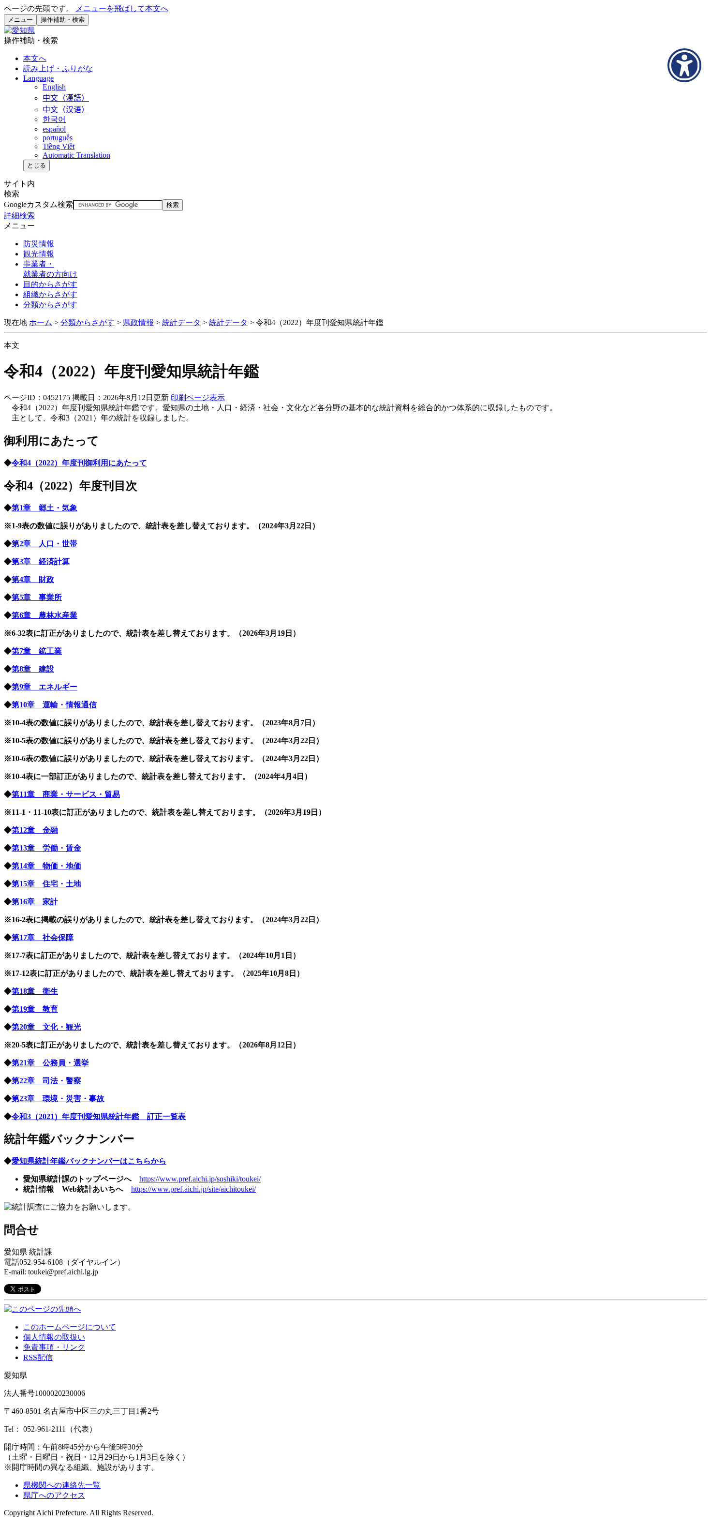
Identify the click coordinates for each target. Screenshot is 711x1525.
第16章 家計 (35, 901)
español (54, 129)
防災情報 (38, 243)
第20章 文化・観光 (46, 1027)
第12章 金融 (35, 830)
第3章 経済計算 (41, 561)
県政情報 (138, 322)
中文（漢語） (66, 98)
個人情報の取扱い (54, 1337)
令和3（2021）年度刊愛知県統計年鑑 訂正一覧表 (99, 1116)
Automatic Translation (76, 155)
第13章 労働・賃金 (46, 848)
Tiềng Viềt (58, 146)
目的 (50, 284)
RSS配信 (38, 1357)
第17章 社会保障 (43, 937)
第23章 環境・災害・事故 (58, 1098)
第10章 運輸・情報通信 (54, 705)
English (54, 87)
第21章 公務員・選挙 (50, 1063)
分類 (50, 304)
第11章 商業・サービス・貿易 (66, 794)
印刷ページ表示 (198, 397)
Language (38, 78)
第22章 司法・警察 (46, 1080)
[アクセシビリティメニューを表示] (684, 65)
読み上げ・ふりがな (58, 68)
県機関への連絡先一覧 (62, 1485)
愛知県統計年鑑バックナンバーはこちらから (89, 1161)
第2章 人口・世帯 (44, 543)
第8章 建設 (33, 669)
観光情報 (38, 254)
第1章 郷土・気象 (44, 508)
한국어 (54, 119)
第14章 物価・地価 (46, 866)
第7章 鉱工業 (37, 651)
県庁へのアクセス (54, 1495)
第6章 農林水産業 (44, 615)
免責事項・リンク (54, 1347)
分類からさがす (87, 322)
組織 (50, 294)
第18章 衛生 (35, 991)
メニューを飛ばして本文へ (121, 8)
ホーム (40, 322)
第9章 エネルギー (44, 687)
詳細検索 (19, 215)
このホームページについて (69, 1327)
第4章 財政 (33, 579)
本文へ (34, 58)
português (58, 138)
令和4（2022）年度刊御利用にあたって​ (79, 463)
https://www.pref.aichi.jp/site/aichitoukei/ (193, 1189)
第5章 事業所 (37, 597)
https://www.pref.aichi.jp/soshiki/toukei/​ (200, 1179)
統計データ (181, 322)
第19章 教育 (35, 1009)
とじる (36, 165)
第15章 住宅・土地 (46, 884)
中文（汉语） (66, 109)
